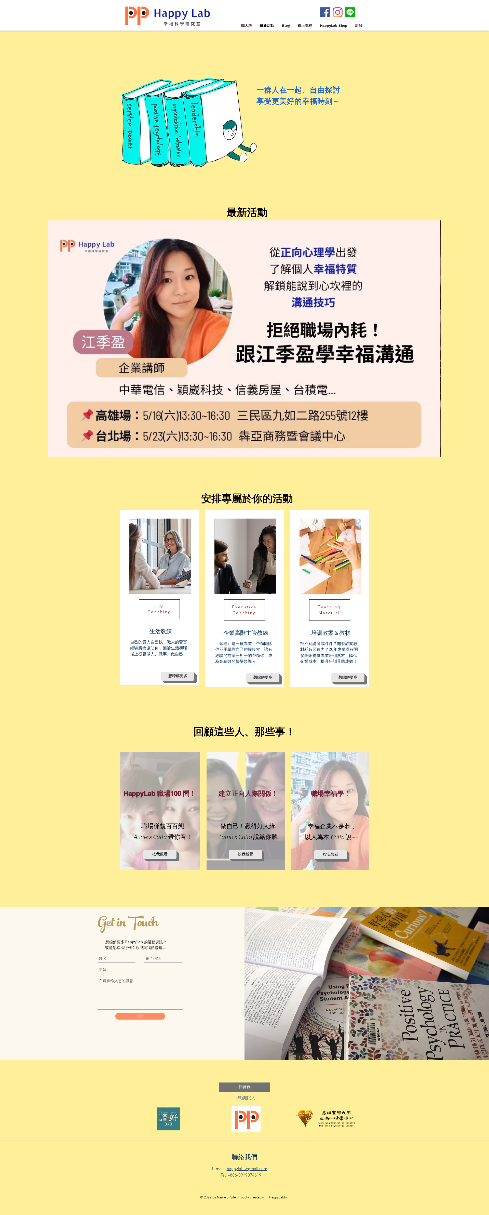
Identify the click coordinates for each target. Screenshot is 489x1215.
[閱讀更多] (244, 328)
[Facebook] (325, 12)
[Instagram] (338, 12)
